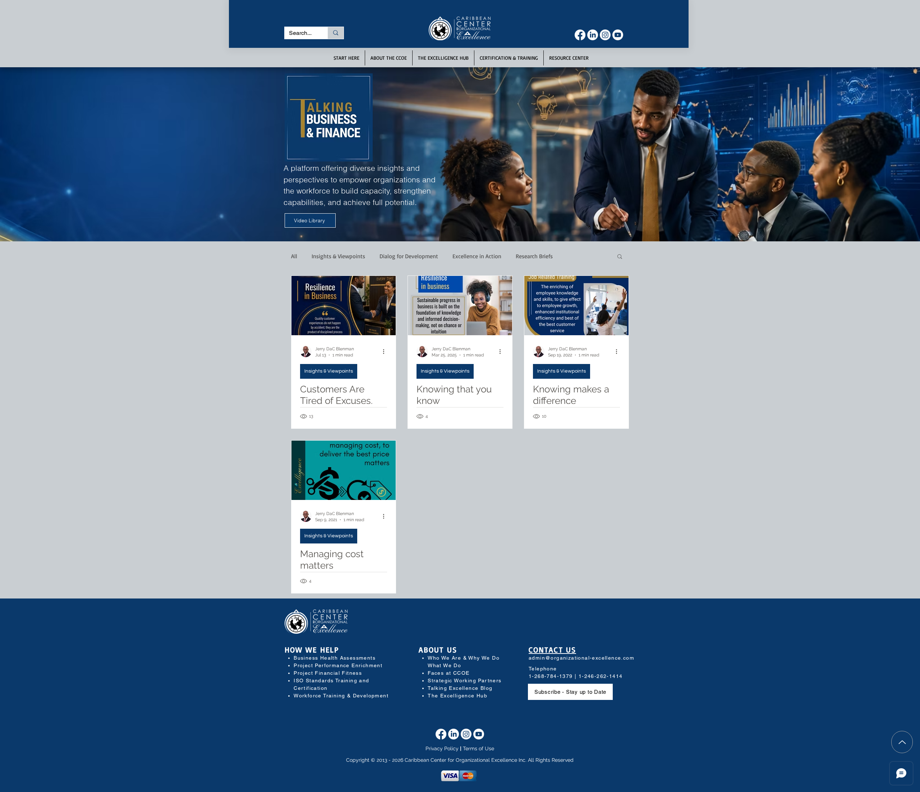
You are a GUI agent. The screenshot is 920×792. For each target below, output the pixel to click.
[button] (542, 12)
